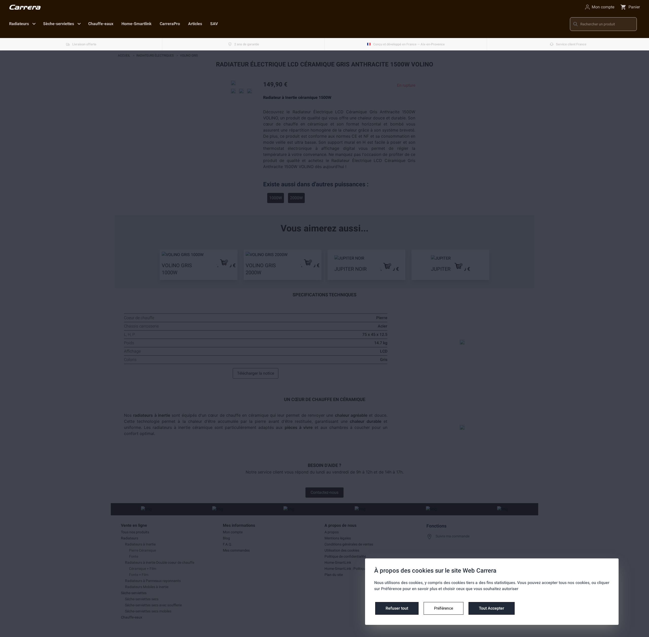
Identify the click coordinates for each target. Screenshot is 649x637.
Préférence (443, 608)
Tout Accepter (491, 608)
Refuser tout (397, 608)
